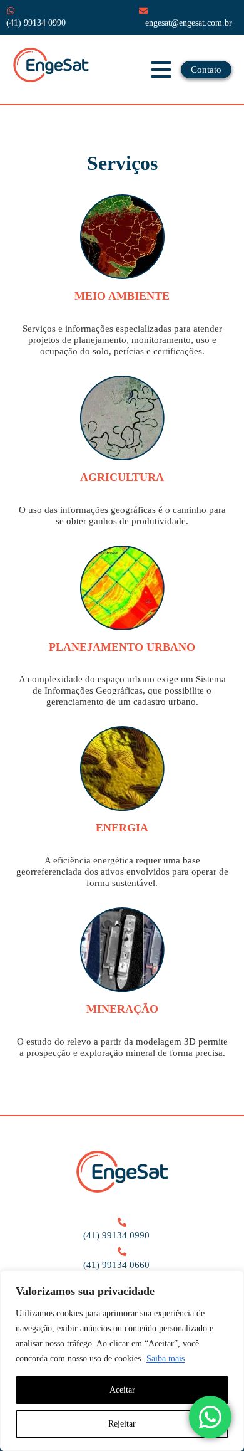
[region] (122, 1360)
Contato (206, 70)
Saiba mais (165, 1358)
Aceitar (122, 1390)
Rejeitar (122, 1423)
